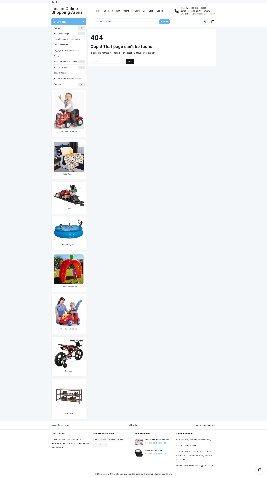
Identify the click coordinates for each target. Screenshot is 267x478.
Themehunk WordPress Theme (158, 474)
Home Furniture (100, 440)
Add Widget (133, 425)
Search (164, 21)
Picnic (56, 56)
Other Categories (61, 73)
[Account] (205, 21)
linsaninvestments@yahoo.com (201, 14)
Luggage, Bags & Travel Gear (66, 50)
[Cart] (212, 22)
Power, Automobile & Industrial (67, 62)
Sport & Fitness (60, 67)
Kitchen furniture (116, 440)
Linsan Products (61, 45)
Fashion (57, 84)
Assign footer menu (60, 425)
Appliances (59, 28)
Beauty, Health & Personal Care (67, 79)
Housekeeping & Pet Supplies (67, 39)
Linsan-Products (100, 445)
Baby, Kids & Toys (61, 33)
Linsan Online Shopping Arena (67, 10)
